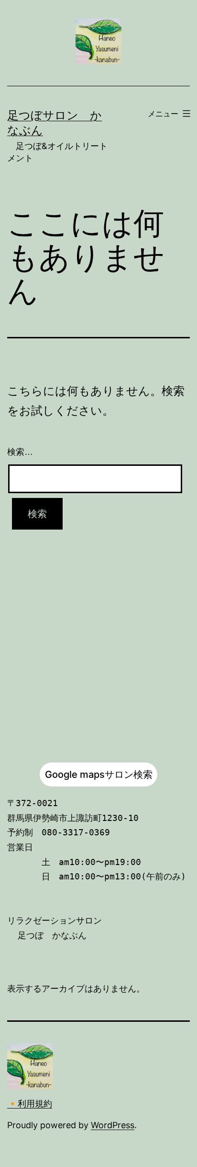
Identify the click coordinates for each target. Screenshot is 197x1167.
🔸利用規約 (29, 1103)
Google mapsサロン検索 (99, 774)
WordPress (112, 1125)
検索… (20, 452)
